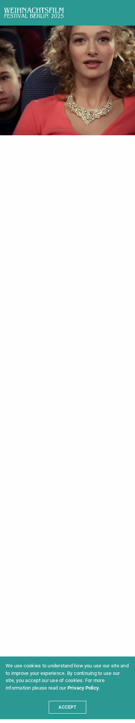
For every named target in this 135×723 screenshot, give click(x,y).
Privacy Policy (83, 688)
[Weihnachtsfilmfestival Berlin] (34, 13)
